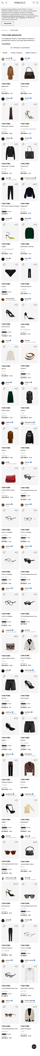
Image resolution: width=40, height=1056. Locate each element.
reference (8, 754)
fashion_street (29, 960)
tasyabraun (9, 794)
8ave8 (7, 462)
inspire (27, 258)
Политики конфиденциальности (12, 16)
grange (8, 218)
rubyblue (27, 382)
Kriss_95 (8, 836)
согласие (22, 17)
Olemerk (27, 340)
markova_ (8, 712)
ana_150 (8, 58)
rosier (7, 340)
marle (26, 878)
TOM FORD (5, 84)
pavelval (27, 630)
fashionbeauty (10, 298)
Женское (4, 30)
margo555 (9, 630)
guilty (7, 920)
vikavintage (28, 670)
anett (7, 178)
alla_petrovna (29, 422)
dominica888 (29, 1000)
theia (26, 58)
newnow (27, 462)
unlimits (8, 98)
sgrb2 (26, 836)
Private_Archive (29, 178)
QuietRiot (28, 712)
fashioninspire (10, 878)
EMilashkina (28, 754)
